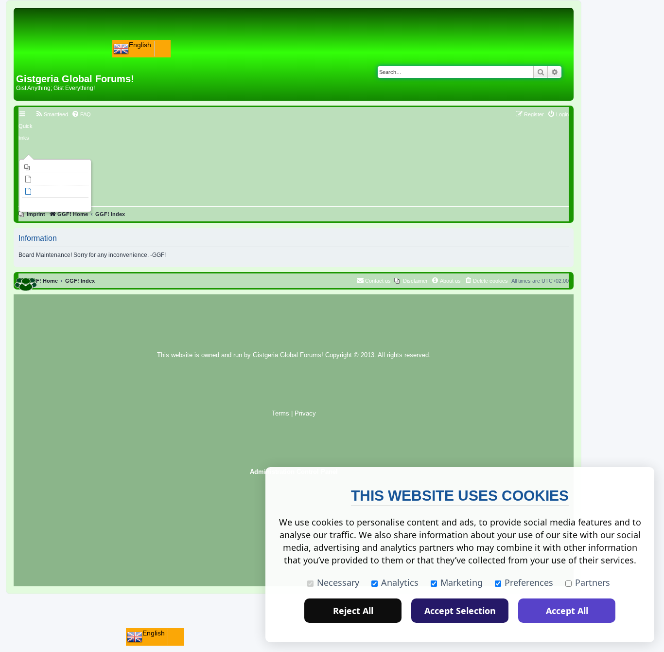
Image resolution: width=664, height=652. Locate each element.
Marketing (461, 582)
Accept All (567, 610)
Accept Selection (460, 610)
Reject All (353, 610)
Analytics (400, 582)
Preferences (529, 582)
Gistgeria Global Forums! (288, 355)
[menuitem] (55, 167)
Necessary (338, 582)
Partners (592, 582)
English (140, 45)
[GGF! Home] (41, 57)
